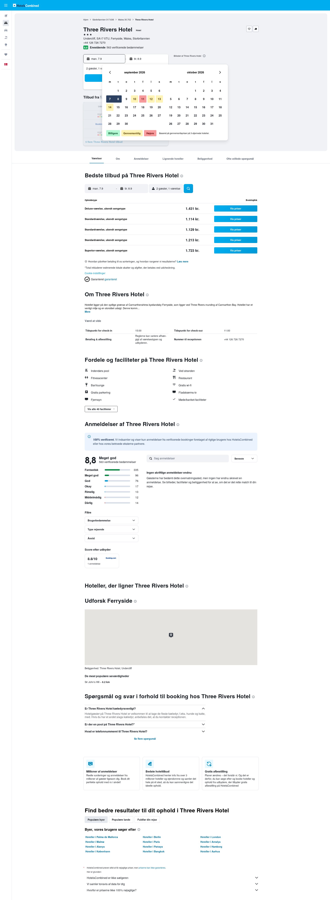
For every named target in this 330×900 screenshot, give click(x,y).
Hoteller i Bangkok (153, 851)
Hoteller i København (97, 851)
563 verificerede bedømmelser (125, 47)
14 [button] (109, 107)
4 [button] (143, 91)
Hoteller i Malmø (94, 841)
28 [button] (109, 124)
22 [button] (118, 115)
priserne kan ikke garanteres (152, 867)
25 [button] (142, 115)
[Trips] (5, 54)
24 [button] (134, 115)
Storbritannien (99, 19)
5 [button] (151, 91)
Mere (87, 311)
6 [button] (159, 91)
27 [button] (159, 115)
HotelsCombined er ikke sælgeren (107, 878)
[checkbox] (102, 561)
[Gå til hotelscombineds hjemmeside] (25, 5)
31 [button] (211, 124)
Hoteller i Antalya (210, 841)
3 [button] (134, 91)
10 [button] (134, 99)
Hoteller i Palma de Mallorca (101, 837)
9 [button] (126, 99)
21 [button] (109, 115)
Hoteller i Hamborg (211, 846)
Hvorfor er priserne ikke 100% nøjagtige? (111, 890)
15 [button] (118, 107)
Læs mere (182, 261)
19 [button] (151, 107)
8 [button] (118, 99)
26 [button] (151, 115)
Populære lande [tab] (121, 819)
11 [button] (142, 99)
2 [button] (126, 91)
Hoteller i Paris (151, 841)
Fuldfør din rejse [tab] (147, 819)
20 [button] (159, 107)
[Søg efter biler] (5, 30)
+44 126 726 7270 (94, 43)
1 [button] (118, 91)
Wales (121, 19)
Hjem (85, 19)
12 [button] (151, 99)
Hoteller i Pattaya (153, 846)
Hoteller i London (210, 837)
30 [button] (126, 124)
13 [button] (159, 99)
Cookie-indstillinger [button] (95, 273)
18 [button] (142, 107)
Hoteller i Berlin (152, 837)
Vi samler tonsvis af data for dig (106, 884)
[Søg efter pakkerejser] (5, 37)
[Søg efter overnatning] (5, 23)
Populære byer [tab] (96, 819)
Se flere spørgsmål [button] (145, 738)
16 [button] (126, 107)
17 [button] (134, 107)
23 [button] (126, 115)
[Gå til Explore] (5, 44)
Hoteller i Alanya (95, 846)
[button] (6, 5)
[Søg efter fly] (5, 15)
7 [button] (110, 99)
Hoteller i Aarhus (210, 851)
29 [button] (118, 124)
